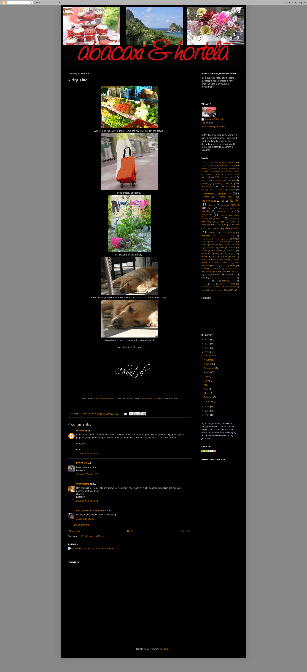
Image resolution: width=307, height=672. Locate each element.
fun (231, 211)
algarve (222, 163)
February (208, 397)
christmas (209, 177)
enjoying (224, 193)
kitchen (213, 242)
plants (204, 256)
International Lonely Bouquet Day (215, 239)
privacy (215, 260)
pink (225, 254)
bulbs (228, 171)
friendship (221, 211)
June (206, 381)
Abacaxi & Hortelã (214, 119)
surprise (213, 278)
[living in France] (208, 451)
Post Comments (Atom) (92, 536)
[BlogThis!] (134, 413)
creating (205, 183)
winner (220, 290)
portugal (204, 260)
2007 (207, 415)
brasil (214, 171)
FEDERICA (81, 463)
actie (212, 163)
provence (226, 260)
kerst (203, 242)
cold (221, 177)
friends (205, 211)
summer (230, 274)
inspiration (205, 236)
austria (204, 166)
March (207, 393)
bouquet (204, 171)
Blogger (166, 649)
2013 (207, 339)
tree (213, 284)
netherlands (217, 251)
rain (205, 263)
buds (221, 171)
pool (233, 257)
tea (216, 281)
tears (224, 281)
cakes (217, 174)
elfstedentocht (207, 194)
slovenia (228, 269)
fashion (212, 205)
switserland (206, 281)
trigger (222, 284)
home (212, 232)
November (209, 360)
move (221, 248)
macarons (225, 245)
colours (204, 180)
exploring (205, 197)
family (234, 200)
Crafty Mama (82, 484)
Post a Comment (81, 525)
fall (222, 200)
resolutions (227, 263)
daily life (228, 183)
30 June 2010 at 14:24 (87, 501)
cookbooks (217, 180)
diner (212, 190)
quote (236, 260)
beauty (214, 169)
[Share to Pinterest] (144, 413)
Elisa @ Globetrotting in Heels (91, 510)
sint (214, 269)
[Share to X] (137, 413)
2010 (207, 352)
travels (204, 284)
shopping (205, 269)
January (208, 401)
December (209, 355)
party (217, 254)
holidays (232, 228)
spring (216, 274)
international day (226, 236)
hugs (233, 233)
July (206, 376)
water (212, 290)
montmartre (209, 248)
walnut (204, 290)
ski (220, 269)
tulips (232, 284)
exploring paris (208, 201)
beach (204, 168)
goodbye (220, 221)
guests (217, 225)
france (221, 208)
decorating (207, 186)
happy (226, 224)
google (232, 222)
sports (207, 275)
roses (206, 266)
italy (234, 239)
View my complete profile (213, 126)
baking (223, 165)
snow (237, 269)
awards (214, 166)
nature (204, 251)
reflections (215, 263)
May (206, 385)
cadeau (208, 174)
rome (237, 263)
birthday (232, 169)
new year (231, 251)
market (236, 245)
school (223, 266)
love (233, 242)
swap (224, 278)
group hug (205, 224)
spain (224, 271)
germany (232, 219)
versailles (217, 287)
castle (236, 174)
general (217, 218)
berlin (223, 169)
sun (203, 277)
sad (215, 266)
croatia (217, 184)
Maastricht (213, 245)
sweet (233, 278)
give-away (206, 221)
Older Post (185, 531)
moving (232, 248)
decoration (227, 186)
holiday (215, 228)
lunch (203, 245)
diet (202, 190)
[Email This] (131, 413)
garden (206, 215)
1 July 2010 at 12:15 (86, 519)
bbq (234, 165)
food (210, 208)
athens (232, 162)
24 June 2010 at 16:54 (87, 453)
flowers (235, 204)
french (232, 208)
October (208, 364)
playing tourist (219, 256)
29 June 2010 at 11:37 (87, 474)
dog (221, 189)
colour (231, 177)
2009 (207, 406)
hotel (225, 233)
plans (233, 254)
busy (237, 171)
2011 (207, 348)
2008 (207, 411)
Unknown (81, 430)
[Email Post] (125, 413)
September (209, 368)
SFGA (232, 265)
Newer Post (74, 531)
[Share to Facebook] (141, 413)
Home (130, 531)
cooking (231, 180)
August (207, 372)
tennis (233, 281)
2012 (203, 163)
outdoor (205, 253)
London (223, 242)
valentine (205, 287)
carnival (227, 174)
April (206, 389)
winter (229, 289)
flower (223, 205)
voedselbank (230, 287)
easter (232, 190)
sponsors (235, 271)
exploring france (225, 197)
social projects (210, 271)
